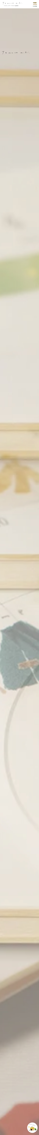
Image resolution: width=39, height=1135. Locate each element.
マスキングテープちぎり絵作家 (11, 5)
